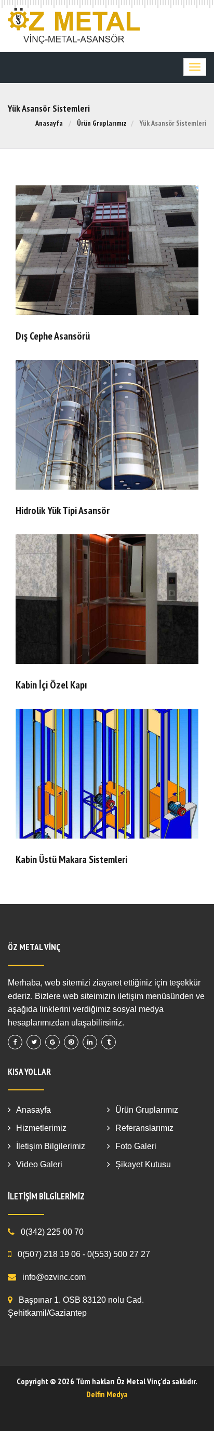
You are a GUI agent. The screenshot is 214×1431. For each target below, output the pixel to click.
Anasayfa (49, 123)
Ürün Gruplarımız (102, 123)
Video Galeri (39, 1164)
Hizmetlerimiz (41, 1128)
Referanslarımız (144, 1128)
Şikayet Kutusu (143, 1164)
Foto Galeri (135, 1146)
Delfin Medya (107, 1394)
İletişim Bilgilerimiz (50, 1146)
